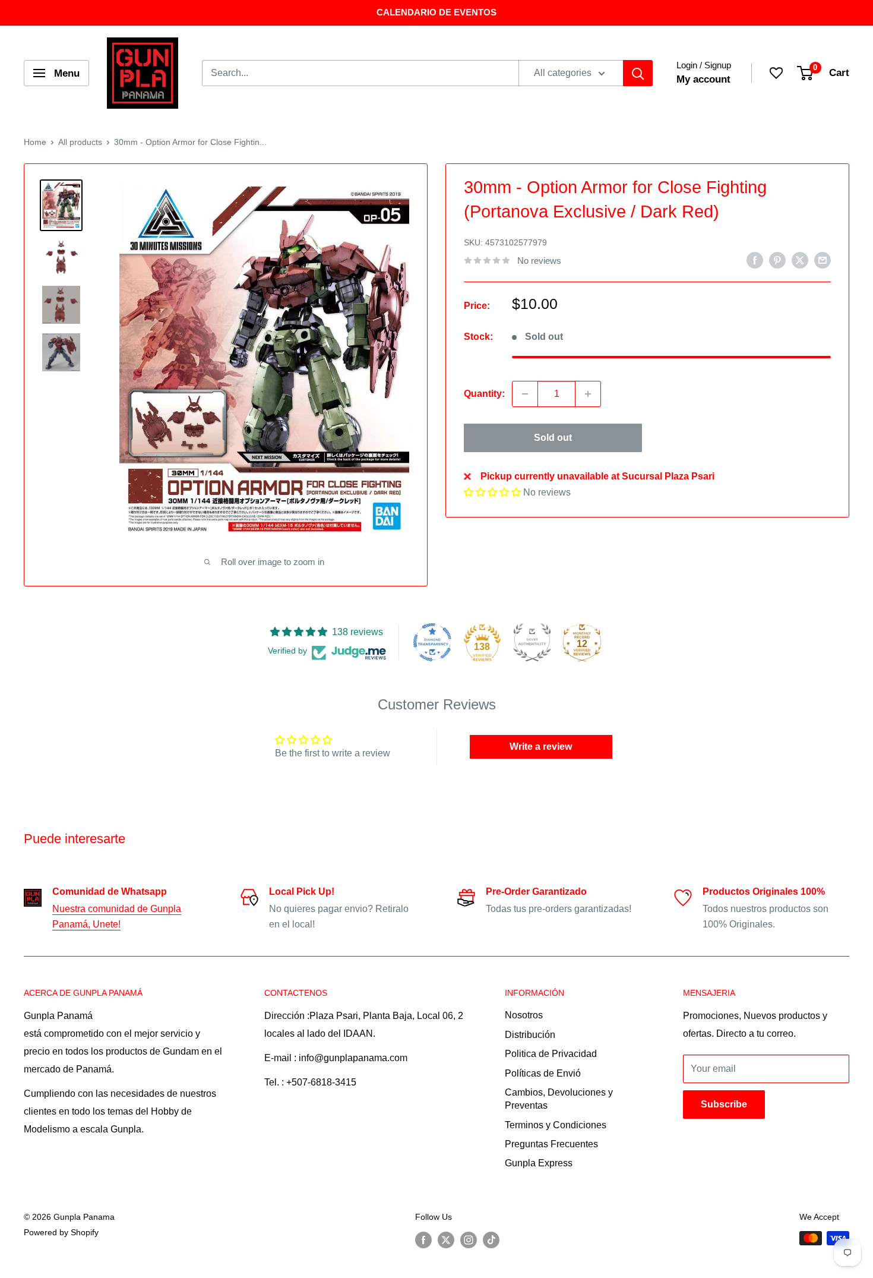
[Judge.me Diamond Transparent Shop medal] (432, 642)
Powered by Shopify (61, 1232)
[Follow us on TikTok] (491, 1239)
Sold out (553, 438)
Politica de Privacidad (551, 1054)
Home (35, 142)
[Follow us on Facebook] (423, 1239)
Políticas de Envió (543, 1073)
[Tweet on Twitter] (800, 260)
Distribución (530, 1035)
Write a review (541, 746)
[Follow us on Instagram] (468, 1239)
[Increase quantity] (587, 393)
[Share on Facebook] (755, 260)
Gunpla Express (538, 1163)
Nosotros (524, 1015)
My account (703, 79)
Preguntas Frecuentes (551, 1144)
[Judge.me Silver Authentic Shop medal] (532, 642)
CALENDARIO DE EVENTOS (436, 12)
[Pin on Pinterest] (777, 260)
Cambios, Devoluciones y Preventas (559, 1098)
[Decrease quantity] (525, 393)
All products (80, 142)
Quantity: (484, 394)
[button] (492, 492)
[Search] (638, 73)
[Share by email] (822, 260)
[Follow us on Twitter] (446, 1239)
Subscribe (724, 1104)
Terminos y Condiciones (555, 1125)
